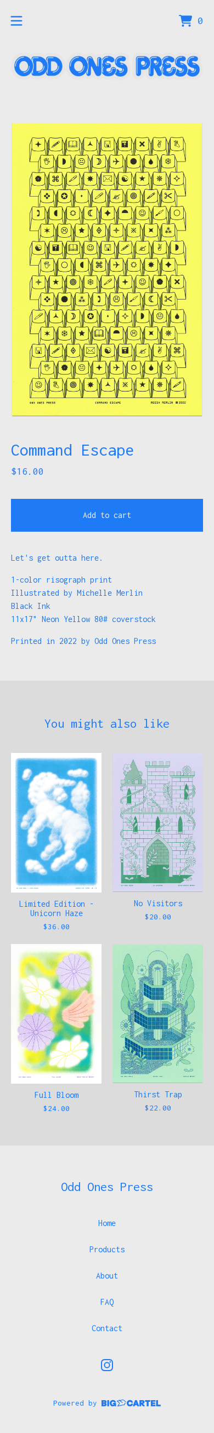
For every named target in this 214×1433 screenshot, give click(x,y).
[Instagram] (107, 1365)
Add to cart (107, 515)
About (107, 1275)
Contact (107, 1328)
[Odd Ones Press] (107, 66)
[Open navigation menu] (16, 21)
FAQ (107, 1302)
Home (107, 1223)
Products (107, 1249)
